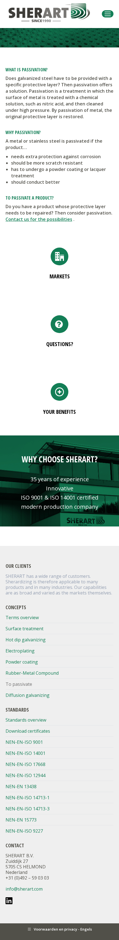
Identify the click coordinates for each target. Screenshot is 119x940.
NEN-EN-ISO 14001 (25, 753)
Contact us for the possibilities (39, 219)
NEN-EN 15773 (21, 820)
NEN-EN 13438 (21, 786)
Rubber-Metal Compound (32, 673)
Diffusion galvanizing (28, 695)
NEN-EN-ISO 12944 (25, 775)
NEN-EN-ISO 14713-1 (28, 797)
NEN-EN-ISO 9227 (24, 831)
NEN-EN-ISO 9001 (24, 742)
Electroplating (20, 651)
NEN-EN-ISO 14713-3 (28, 809)
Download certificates (28, 731)
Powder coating (22, 662)
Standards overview (26, 720)
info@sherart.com (24, 889)
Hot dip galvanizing (26, 639)
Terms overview (22, 617)
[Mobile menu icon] (107, 13)
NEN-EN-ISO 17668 (25, 764)
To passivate (19, 684)
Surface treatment (24, 628)
